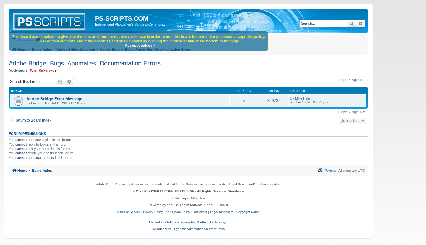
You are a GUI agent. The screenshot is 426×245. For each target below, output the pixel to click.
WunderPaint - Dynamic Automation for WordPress (188, 229)
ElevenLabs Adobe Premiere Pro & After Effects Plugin (188, 222)
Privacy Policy (153, 212)
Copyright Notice (248, 212)
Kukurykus (47, 70)
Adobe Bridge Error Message (54, 99)
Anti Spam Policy (178, 212)
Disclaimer (200, 212)
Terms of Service (128, 212)
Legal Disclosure (222, 212)
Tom (33, 70)
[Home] (52, 20)
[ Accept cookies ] (139, 45)
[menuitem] (327, 170)
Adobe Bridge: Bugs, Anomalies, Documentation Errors (85, 63)
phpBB (172, 205)
